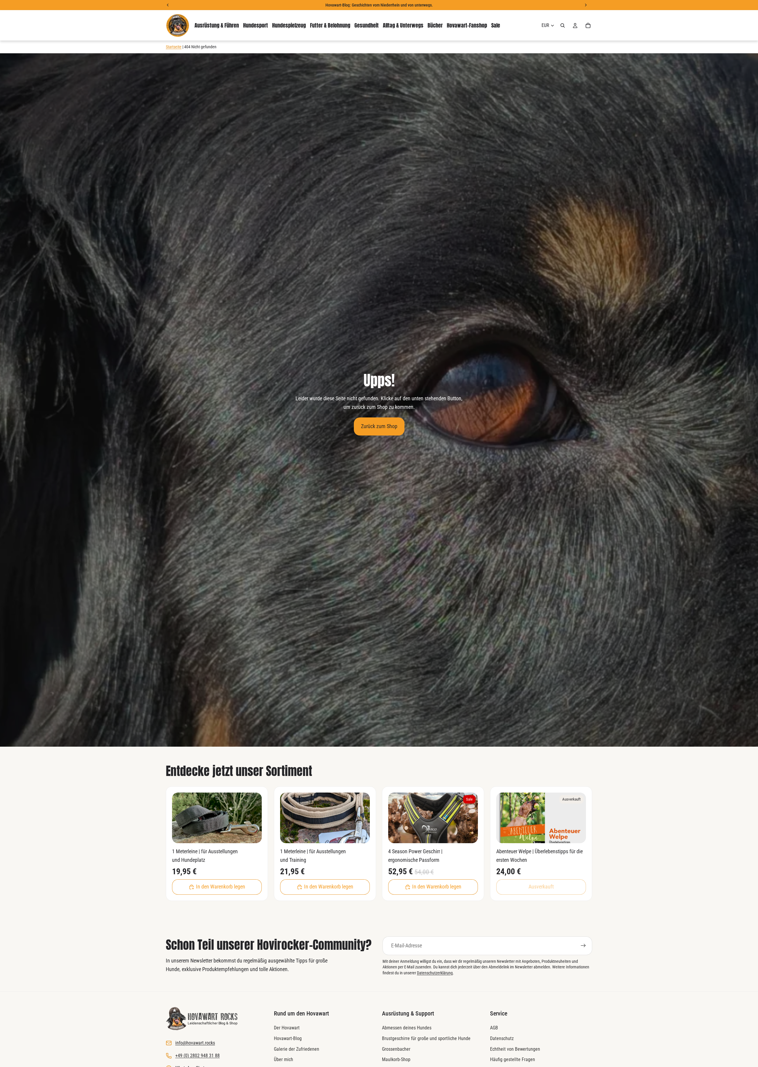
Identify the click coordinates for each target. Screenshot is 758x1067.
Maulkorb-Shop (396, 1059)
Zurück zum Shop (379, 426)
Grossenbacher (396, 1049)
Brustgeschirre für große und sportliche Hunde (426, 1038)
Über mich (283, 1059)
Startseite (174, 46)
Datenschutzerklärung (435, 972)
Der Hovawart (287, 1028)
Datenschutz (502, 1038)
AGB (494, 1028)
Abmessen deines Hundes (406, 1028)
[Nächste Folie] (253, 818)
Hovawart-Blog (288, 1038)
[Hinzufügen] (252, 834)
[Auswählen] (468, 834)
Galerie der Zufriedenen (296, 1049)
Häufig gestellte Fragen (512, 1059)
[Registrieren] (583, 945)
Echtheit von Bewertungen (515, 1049)
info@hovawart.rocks (195, 1043)
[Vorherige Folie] (181, 818)
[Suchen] (562, 25)
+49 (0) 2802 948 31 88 (197, 1055)
